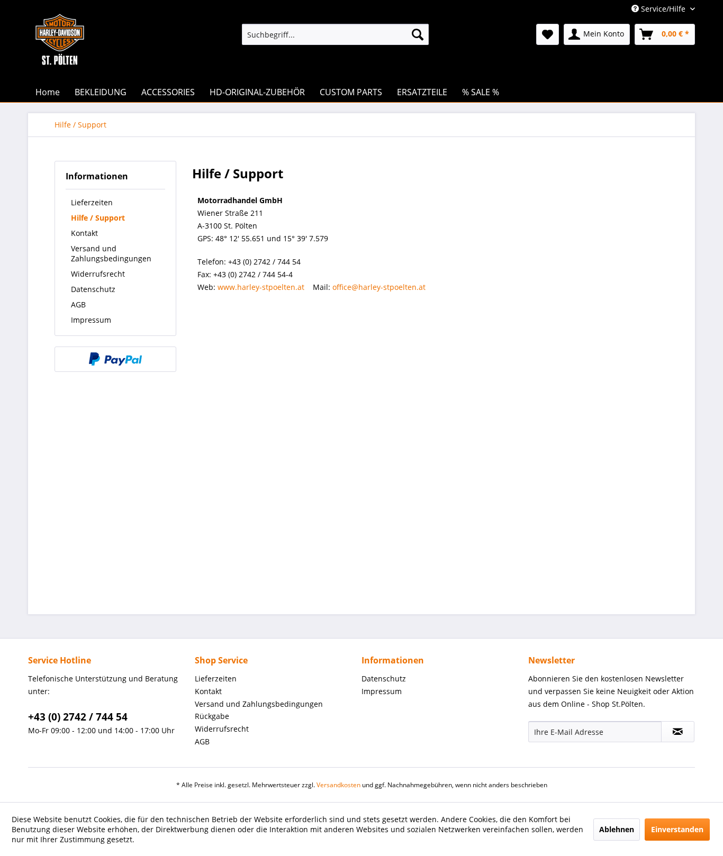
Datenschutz (93, 289)
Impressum (91, 320)
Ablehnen (616, 829)
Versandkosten (338, 784)
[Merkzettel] (547, 34)
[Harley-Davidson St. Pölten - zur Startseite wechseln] (59, 61)
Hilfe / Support (98, 218)
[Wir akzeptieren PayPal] (115, 359)
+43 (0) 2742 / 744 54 (78, 717)
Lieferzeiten (92, 202)
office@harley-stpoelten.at (379, 287)
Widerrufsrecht (98, 274)
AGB (78, 304)
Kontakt (84, 233)
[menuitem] (335, 34)
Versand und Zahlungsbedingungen (111, 253)
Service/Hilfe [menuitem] (663, 9)
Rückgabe (212, 716)
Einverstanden (677, 829)
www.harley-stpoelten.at (261, 287)
